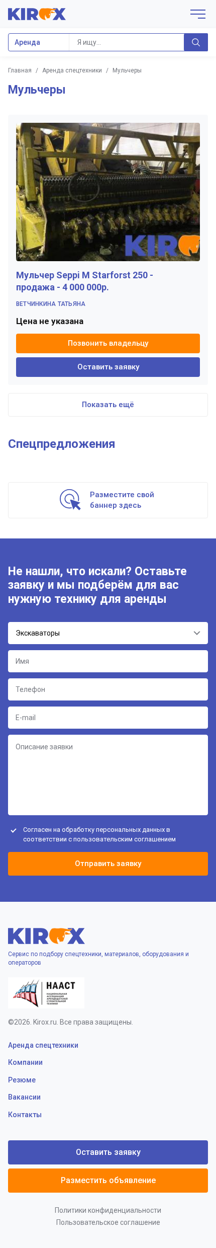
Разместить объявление (108, 1180)
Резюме (22, 1080)
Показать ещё (108, 404)
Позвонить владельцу (108, 343)
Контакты (25, 1115)
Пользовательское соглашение (108, 1222)
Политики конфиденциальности (108, 1210)
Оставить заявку (108, 366)
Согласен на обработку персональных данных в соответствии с (99, 834)
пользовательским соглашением (124, 839)
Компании (25, 1062)
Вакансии (24, 1097)
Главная (20, 70)
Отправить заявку (108, 863)
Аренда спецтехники (72, 70)
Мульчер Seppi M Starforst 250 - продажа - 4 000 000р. (84, 281)
